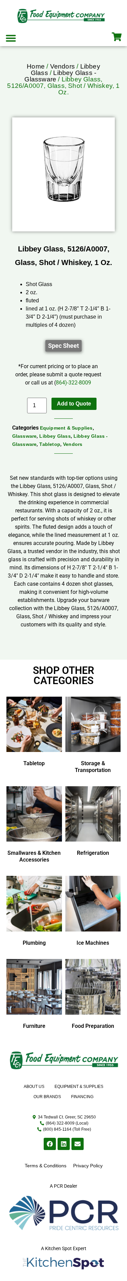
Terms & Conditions (45, 1165)
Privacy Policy (88, 1165)
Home (36, 66)
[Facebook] (50, 1144)
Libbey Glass (54, 436)
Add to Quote (74, 404)
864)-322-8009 (73, 382)
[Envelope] (77, 1144)
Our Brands (47, 1096)
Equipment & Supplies (66, 428)
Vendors (62, 66)
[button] (11, 38)
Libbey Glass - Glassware (60, 76)
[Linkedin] (64, 1144)
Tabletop (49, 444)
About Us (34, 1086)
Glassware (24, 436)
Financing (82, 1096)
